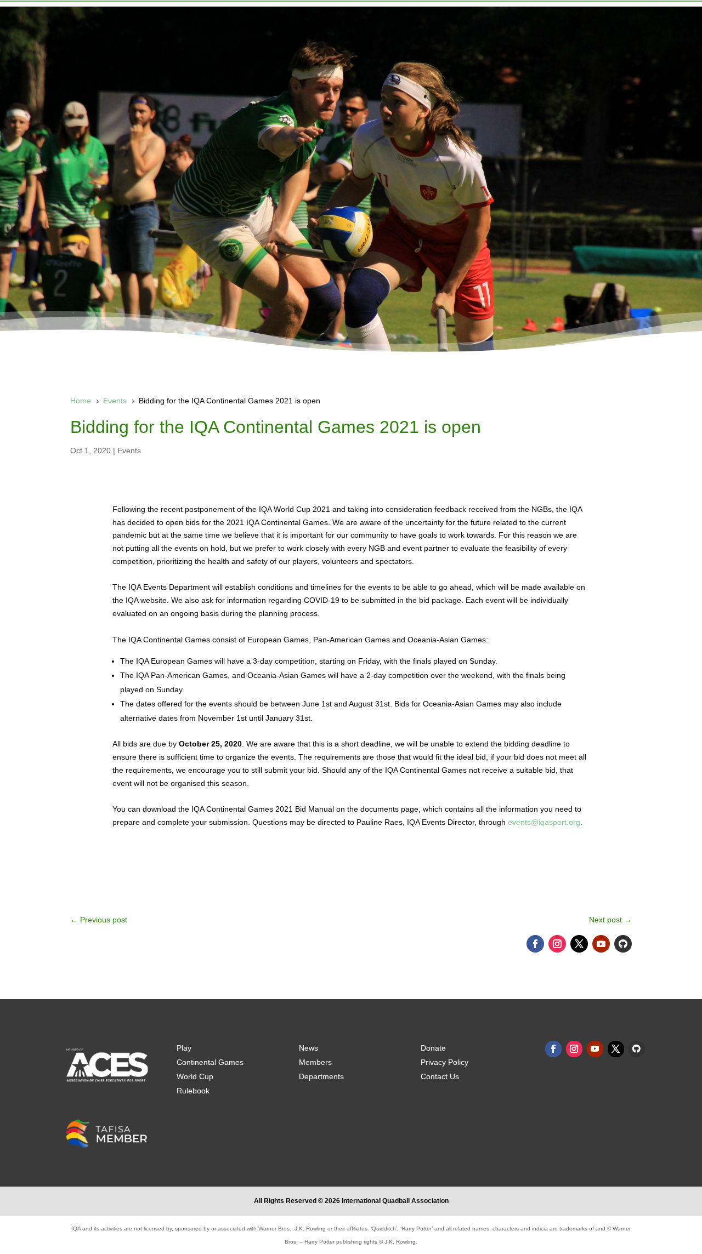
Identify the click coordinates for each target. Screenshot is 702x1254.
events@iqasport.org (544, 822)
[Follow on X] (579, 944)
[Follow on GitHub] (623, 944)
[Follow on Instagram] (557, 944)
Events (129, 450)
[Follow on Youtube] (601, 944)
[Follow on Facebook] (535, 944)
